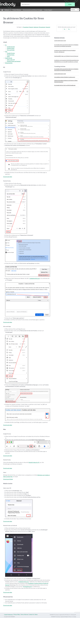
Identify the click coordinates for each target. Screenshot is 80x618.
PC (6, 45)
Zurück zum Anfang (8, 479)
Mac (6, 51)
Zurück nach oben (7, 176)
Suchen (69, 4)
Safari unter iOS (11, 59)
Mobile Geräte (8, 58)
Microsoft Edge (10, 50)
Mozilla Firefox (10, 48)
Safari (8, 56)
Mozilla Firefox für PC (34, 462)
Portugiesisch (42, 27)
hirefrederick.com (27, 586)
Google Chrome (11, 46)
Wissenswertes (8, 63)
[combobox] (48, 4)
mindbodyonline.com (34, 278)
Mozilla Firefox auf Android (13, 61)
